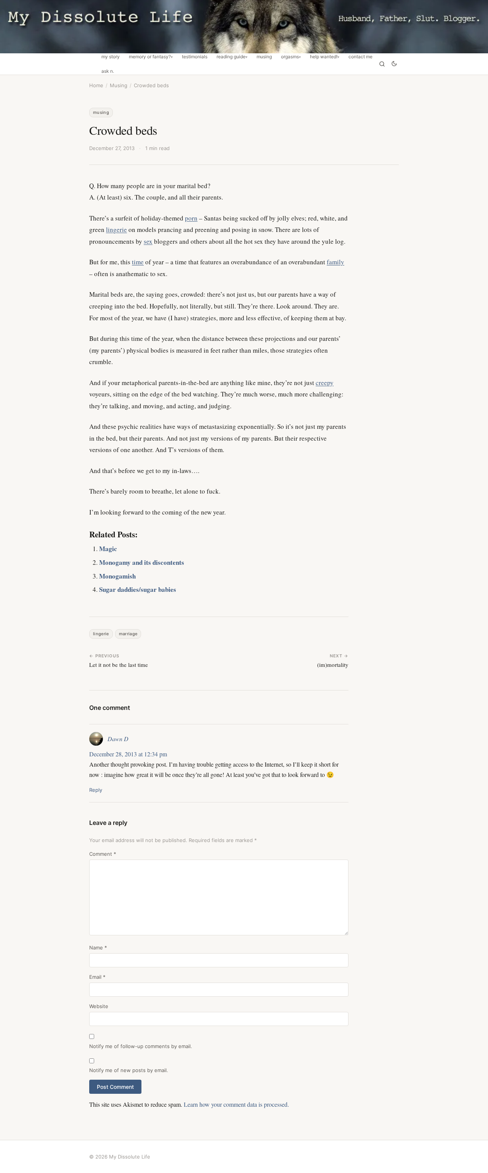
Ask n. (107, 71)
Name (98, 947)
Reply (95, 790)
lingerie (116, 229)
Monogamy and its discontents (141, 562)
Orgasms (290, 56)
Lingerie (101, 633)
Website (98, 1006)
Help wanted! (323, 56)
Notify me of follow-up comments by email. (140, 1046)
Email (97, 977)
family (335, 261)
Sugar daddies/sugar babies (137, 589)
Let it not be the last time (118, 664)
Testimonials (194, 56)
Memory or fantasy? (150, 56)
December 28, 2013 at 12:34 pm (128, 754)
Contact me (360, 56)
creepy (325, 382)
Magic (108, 548)
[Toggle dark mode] (394, 64)
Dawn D (118, 739)
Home (96, 85)
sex (148, 241)
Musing (264, 56)
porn (191, 218)
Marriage (128, 633)
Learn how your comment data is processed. (236, 1104)
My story (110, 56)
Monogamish (117, 576)
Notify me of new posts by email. (128, 1070)
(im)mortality (332, 664)
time (138, 261)
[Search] (382, 64)
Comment (102, 854)
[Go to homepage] (244, 26)
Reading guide (231, 56)
